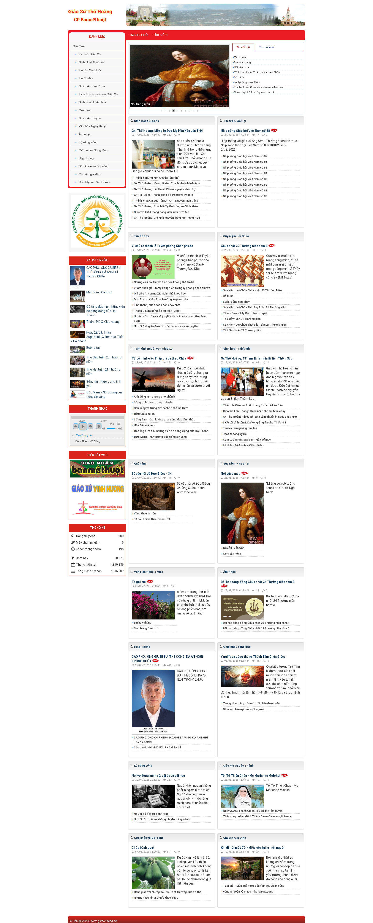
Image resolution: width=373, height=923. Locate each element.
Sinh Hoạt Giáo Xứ (91, 62)
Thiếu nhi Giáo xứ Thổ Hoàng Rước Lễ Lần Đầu (253, 405)
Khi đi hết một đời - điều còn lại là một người (252, 847)
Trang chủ (138, 35)
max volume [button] (120, 428)
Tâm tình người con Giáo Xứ (98, 94)
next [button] (90, 426)
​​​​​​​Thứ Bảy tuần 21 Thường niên (242, 318)
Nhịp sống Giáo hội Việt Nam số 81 (245, 190)
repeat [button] (112, 424)
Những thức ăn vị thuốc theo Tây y (156, 897)
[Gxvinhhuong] (97, 488)
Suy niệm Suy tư (90, 118)
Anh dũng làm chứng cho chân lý (154, 396)
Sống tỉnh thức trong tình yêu (153, 402)
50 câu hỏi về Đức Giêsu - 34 (152, 473)
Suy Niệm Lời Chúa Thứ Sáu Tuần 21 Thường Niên (254, 324)
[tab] (243, 47)
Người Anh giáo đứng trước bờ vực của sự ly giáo (166, 326)
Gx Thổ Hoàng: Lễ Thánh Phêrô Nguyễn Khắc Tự (165, 189)
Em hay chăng (242, 62)
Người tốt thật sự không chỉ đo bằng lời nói (162, 819)
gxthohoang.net (107, 921)
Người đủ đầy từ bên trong (151, 813)
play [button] (83, 426)
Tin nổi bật (243, 47)
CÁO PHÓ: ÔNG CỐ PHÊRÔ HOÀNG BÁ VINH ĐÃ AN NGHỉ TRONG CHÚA (171, 739)
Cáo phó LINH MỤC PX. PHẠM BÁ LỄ (157, 747)
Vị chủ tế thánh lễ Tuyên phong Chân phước (162, 246)
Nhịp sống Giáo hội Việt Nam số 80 (245, 196)
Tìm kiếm (160, 35)
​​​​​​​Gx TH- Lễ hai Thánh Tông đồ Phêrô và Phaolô (163, 194)
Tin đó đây (86, 78)
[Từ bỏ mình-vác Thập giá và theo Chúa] (179, 76)
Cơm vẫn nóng (232, 553)
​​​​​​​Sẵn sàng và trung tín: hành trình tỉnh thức (161, 408)
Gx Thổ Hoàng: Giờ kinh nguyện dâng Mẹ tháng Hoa (167, 217)
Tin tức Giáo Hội (90, 70)
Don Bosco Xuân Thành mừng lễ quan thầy (161, 299)
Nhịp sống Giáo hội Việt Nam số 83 (245, 179)
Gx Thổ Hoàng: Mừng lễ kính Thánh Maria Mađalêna (167, 183)
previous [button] (76, 426)
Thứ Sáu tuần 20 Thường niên (103, 359)
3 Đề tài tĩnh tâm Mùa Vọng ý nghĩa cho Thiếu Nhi (254, 422)
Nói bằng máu (242, 67)
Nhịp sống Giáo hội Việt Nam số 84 (245, 173)
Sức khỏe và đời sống (94, 166)
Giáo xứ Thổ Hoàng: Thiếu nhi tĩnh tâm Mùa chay (254, 411)
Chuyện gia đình (90, 174)
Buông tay (93, 347)
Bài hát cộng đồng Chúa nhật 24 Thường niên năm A (257, 582)
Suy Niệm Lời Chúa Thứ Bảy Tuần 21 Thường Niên (254, 307)
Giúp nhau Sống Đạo (93, 150)
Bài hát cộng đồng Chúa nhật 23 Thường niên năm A (256, 622)
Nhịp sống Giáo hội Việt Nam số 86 (245, 161)
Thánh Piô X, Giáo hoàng (103, 321)
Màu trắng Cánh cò (146, 628)
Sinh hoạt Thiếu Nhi (92, 102)
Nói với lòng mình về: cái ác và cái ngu (158, 775)
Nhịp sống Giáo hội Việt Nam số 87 (245, 156)
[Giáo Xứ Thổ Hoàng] (90, 15)
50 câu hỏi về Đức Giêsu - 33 (152, 519)
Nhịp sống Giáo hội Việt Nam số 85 (245, 167)
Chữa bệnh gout (143, 847)
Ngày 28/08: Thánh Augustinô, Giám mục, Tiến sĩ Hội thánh (96, 337)
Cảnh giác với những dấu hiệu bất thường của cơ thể (168, 892)
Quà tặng (85, 110)
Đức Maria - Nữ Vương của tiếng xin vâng (160, 436)
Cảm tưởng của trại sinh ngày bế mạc (247, 439)
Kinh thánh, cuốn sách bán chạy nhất (157, 305)
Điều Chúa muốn (144, 413)
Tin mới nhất (267, 47)
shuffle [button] (118, 424)
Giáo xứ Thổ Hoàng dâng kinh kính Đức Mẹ (161, 212)
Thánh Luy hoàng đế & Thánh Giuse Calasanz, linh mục (257, 816)
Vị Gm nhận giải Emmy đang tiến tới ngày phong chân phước (172, 288)
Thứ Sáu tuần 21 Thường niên (242, 330)
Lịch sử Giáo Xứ (90, 54)
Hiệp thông (86, 158)
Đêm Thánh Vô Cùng (87, 441)
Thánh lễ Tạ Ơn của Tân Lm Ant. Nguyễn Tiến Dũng (166, 200)
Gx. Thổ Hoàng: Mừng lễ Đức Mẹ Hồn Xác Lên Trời (167, 130)
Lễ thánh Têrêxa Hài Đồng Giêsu (243, 445)
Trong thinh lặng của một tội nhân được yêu (251, 703)
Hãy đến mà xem (144, 425)
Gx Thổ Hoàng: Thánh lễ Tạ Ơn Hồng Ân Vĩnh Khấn (166, 206)
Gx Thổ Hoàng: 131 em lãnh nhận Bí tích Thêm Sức (256, 358)
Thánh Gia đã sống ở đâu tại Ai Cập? (157, 310)
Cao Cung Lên (84, 435)
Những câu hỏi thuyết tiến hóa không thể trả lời (164, 282)
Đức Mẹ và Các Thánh (94, 182)
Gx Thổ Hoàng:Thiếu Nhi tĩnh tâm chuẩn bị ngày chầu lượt (260, 416)
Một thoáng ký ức (235, 434)
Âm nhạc (85, 134)
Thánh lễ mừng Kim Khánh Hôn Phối (156, 177)
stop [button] (99, 426)
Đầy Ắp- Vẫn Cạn (233, 547)
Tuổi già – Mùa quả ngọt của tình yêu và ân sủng (253, 885)
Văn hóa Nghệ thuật (92, 126)
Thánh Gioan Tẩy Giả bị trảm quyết (245, 313)
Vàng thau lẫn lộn (145, 513)
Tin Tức (79, 46)
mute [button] (104, 428)
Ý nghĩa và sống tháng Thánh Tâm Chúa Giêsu (253, 656)
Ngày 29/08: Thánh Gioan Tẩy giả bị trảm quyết (252, 810)
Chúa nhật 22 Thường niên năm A (254, 92)
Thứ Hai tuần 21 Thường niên (103, 372)
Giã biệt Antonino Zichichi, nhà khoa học (160, 293)
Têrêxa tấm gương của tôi (240, 428)
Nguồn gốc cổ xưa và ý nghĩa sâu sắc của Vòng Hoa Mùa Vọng (170, 318)
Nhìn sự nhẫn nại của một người (243, 709)
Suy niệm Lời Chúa (92, 86)
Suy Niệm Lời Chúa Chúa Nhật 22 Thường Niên (252, 290)
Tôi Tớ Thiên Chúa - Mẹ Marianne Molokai (258, 87)
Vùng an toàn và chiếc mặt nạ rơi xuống (248, 891)
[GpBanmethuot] (97, 468)
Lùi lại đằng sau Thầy (247, 82)
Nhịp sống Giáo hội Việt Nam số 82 (245, 184)
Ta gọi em (240, 57)
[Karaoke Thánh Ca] (97, 507)
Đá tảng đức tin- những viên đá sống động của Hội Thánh (171, 431)
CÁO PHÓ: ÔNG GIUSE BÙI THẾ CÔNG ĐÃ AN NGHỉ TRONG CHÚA (103, 272)
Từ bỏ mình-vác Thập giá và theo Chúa (158, 104)
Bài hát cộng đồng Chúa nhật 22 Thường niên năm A (256, 628)
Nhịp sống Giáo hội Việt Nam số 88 (245, 130)
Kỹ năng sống (88, 142)
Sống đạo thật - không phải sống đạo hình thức (164, 419)
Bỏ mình (239, 77)
